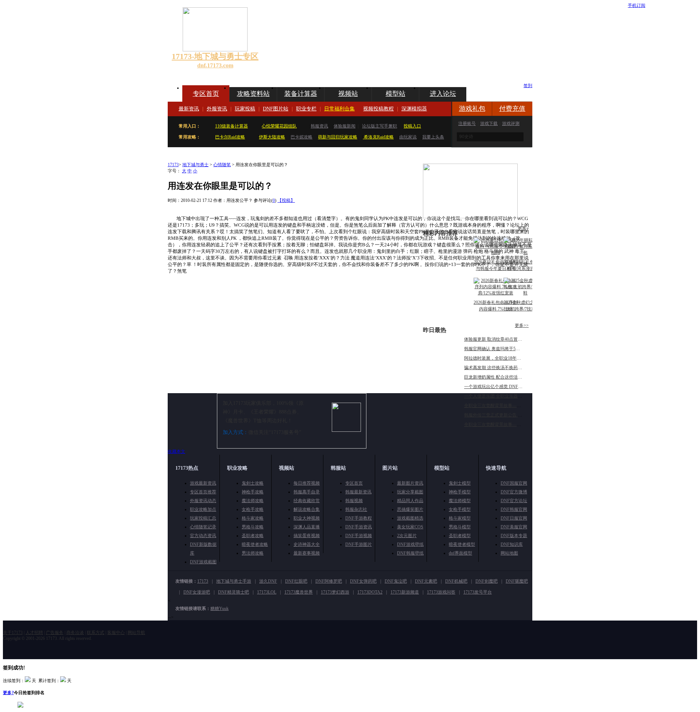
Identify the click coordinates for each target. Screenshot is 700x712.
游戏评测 (511, 123)
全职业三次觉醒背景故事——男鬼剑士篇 (503, 424)
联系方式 (95, 632)
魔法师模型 (460, 500)
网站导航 (136, 632)
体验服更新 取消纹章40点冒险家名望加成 (504, 339)
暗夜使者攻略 (255, 544)
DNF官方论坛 (514, 500)
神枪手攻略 (253, 491)
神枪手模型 (460, 491)
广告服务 (54, 632)
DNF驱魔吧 (517, 581)
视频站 (348, 93)
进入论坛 (443, 93)
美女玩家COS (410, 526)
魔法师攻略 (253, 500)
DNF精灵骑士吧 (233, 592)
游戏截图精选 (410, 518)
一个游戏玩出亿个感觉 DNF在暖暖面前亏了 (506, 386)
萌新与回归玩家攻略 (337, 137)
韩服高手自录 (306, 491)
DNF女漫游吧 (196, 592)
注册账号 (467, 123)
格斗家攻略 (253, 518)
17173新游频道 (404, 592)
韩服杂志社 (356, 509)
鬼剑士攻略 (253, 483)
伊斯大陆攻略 (272, 137)
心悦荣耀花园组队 (279, 126)
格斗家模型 (460, 518)
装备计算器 (300, 93)
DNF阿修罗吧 (328, 581)
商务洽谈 (75, 632)
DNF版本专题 (514, 535)
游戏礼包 (472, 108)
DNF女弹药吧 (363, 581)
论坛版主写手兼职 (379, 126)
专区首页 (206, 93)
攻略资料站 (253, 93)
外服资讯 (217, 109)
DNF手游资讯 (358, 526)
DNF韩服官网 (514, 509)
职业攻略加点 (203, 509)
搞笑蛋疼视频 (306, 535)
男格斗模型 (460, 526)
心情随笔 (222, 164)
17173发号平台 (477, 592)
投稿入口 (412, 126)
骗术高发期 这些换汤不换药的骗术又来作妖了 (508, 367)
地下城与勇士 (195, 164)
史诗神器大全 (306, 544)
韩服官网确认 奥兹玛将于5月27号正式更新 (505, 348)
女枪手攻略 (253, 509)
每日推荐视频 (306, 483)
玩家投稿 (245, 109)
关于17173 (13, 632)
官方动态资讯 (203, 535)
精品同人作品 (410, 500)
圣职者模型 (460, 535)
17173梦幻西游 (335, 592)
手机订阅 (636, 5)
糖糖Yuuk (219, 608)
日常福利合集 (339, 109)
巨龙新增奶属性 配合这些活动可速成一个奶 (506, 377)
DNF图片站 (275, 109)
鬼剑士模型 (460, 483)
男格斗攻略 (253, 526)
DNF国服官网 (514, 483)
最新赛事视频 (306, 553)
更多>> (522, 325)
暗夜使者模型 (462, 544)
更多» (523, 228)
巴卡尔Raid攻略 (230, 137)
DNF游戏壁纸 (410, 544)
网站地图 (509, 553)
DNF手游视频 (358, 535)
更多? (8, 692)
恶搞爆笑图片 (410, 509)
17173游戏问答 (441, 592)
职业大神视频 (306, 518)
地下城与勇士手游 (233, 581)
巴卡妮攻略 (301, 137)
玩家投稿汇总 (203, 518)
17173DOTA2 (369, 592)
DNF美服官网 (514, 526)
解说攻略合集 (306, 509)
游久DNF (268, 581)
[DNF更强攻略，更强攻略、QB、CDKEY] (470, 216)
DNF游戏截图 (203, 561)
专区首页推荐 (203, 491)
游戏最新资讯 (203, 483)
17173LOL (266, 592)
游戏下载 (489, 123)
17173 (173, 164)
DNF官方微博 (514, 491)
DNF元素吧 (426, 581)
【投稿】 (286, 200)
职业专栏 (306, 109)
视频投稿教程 (378, 109)
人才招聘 (34, 632)
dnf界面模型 (460, 553)
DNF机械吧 (456, 581)
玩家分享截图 (410, 491)
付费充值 (512, 108)
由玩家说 (408, 137)
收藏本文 (176, 451)
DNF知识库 (512, 544)
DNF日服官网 (514, 518)
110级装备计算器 (231, 126)
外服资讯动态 (203, 500)
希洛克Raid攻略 (378, 137)
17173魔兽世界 (298, 592)
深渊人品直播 (306, 526)
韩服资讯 (319, 126)
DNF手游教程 (358, 518)
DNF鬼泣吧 (396, 581)
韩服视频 (354, 500)
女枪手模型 (460, 509)
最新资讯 (189, 109)
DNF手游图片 (358, 544)
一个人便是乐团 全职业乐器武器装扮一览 (504, 396)
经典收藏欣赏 (306, 500)
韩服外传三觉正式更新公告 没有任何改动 (504, 415)
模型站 (395, 93)
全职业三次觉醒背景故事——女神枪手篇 (503, 405)
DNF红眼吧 (296, 581)
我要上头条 (433, 137)
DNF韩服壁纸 (410, 553)
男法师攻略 (253, 553)
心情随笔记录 (203, 526)
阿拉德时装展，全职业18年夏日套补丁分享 (505, 358)
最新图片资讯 (410, 483)
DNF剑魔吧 (486, 581)
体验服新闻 (344, 126)
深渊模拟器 (414, 109)
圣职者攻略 (253, 535)
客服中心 (116, 632)
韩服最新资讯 (358, 491)
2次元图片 (407, 535)
